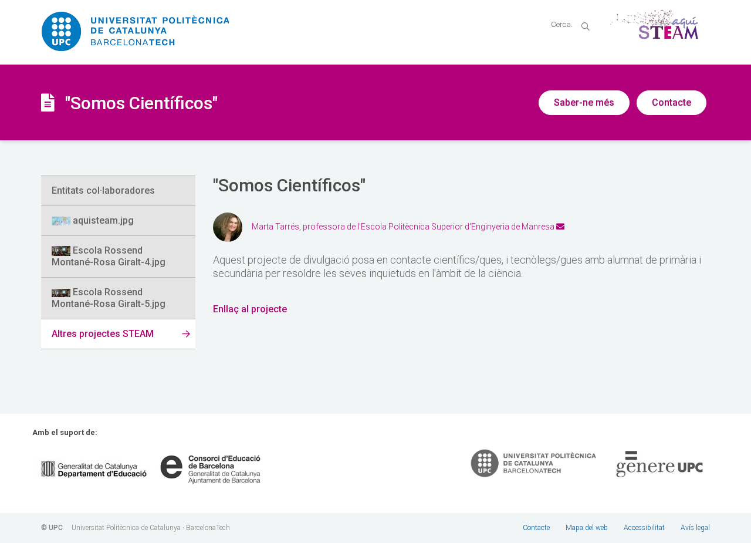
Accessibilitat (644, 528)
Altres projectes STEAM (103, 333)
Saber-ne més (584, 102)
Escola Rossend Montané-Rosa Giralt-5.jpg (108, 297)
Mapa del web (587, 528)
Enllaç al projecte (250, 309)
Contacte (671, 102)
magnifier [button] (585, 26)
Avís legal (695, 528)
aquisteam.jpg (102, 220)
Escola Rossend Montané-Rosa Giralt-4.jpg (108, 256)
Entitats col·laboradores (103, 190)
